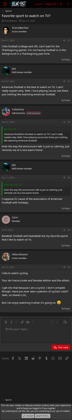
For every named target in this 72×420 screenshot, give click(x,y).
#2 (69, 81)
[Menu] (5, 4)
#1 (69, 40)
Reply (67, 59)
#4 (69, 177)
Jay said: (8, 128)
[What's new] (60, 4)
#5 (69, 230)
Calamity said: (11, 184)
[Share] (64, 41)
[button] (5, 322)
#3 (69, 122)
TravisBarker (11, 20)
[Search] (67, 4)
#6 (69, 267)
